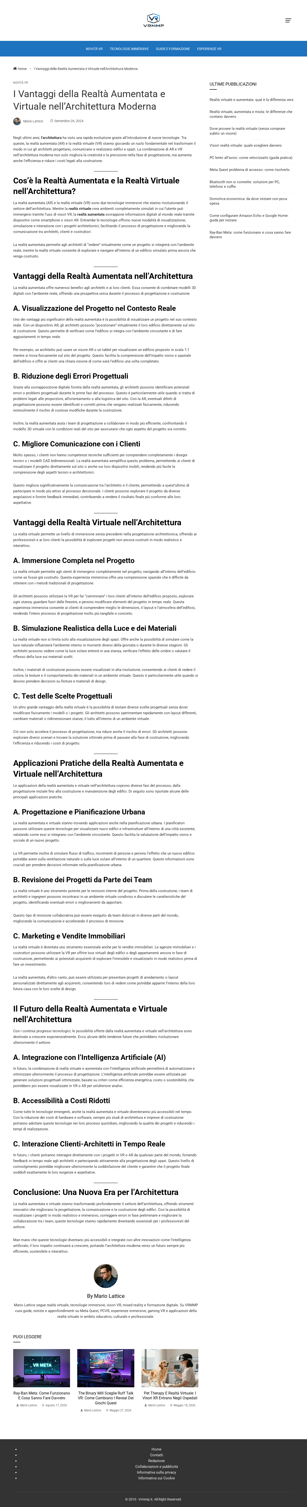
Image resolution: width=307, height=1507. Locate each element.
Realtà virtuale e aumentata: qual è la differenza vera (251, 100)
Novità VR (20, 82)
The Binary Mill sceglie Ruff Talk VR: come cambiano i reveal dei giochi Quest (106, 1398)
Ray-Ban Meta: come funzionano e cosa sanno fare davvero (41, 1396)
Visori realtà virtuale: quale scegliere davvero (246, 145)
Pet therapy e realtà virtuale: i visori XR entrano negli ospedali (169, 1396)
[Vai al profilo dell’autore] (106, 1276)
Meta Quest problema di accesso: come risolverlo (250, 170)
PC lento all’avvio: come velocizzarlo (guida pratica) (251, 158)
